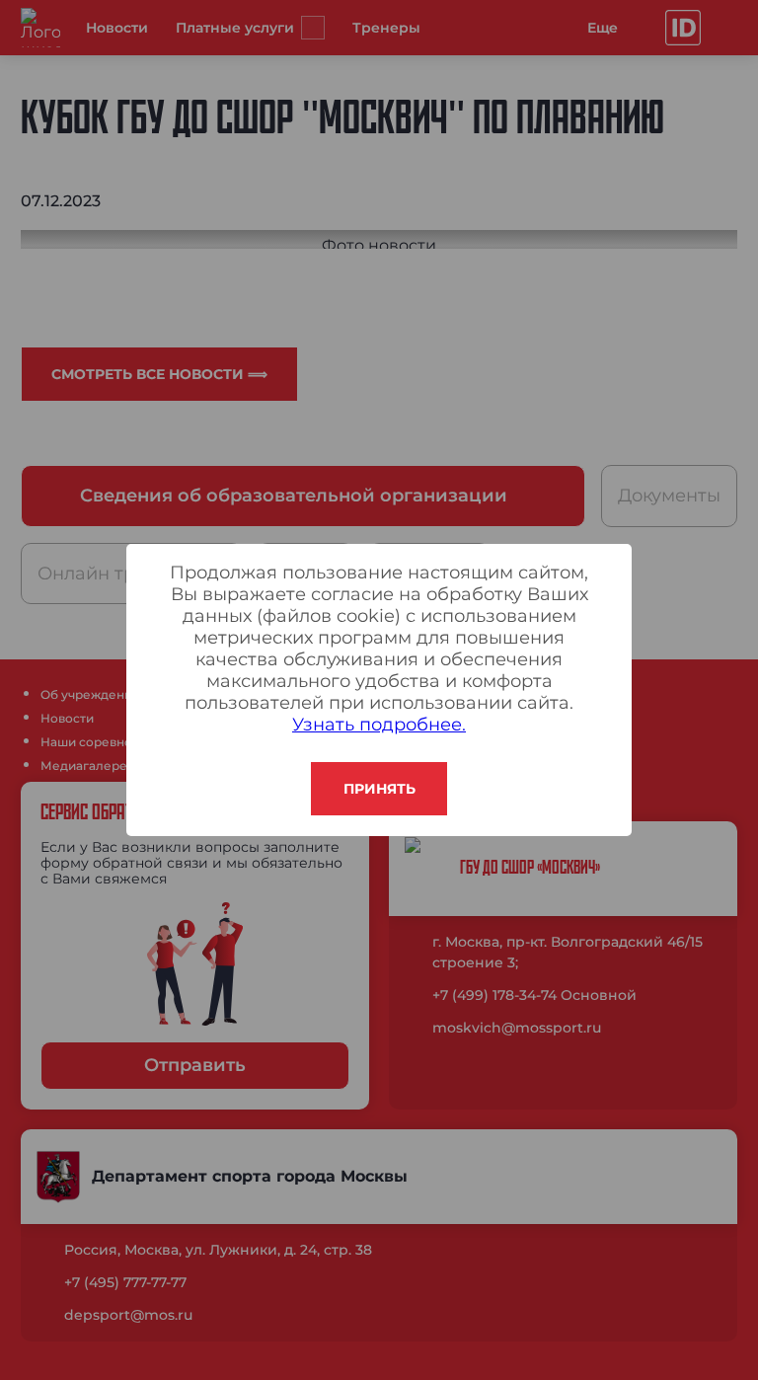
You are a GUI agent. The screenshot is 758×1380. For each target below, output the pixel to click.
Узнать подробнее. (379, 724)
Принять (379, 789)
